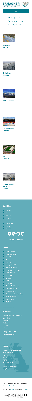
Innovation (9, 223)
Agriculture (9, 302)
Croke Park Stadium (7, 74)
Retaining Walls (11, 291)
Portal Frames (10, 272)
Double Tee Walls (11, 288)
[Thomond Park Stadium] (9, 121)
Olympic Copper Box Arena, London (9, 186)
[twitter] (14, 234)
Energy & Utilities (11, 265)
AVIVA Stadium (8, 101)
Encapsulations (11, 254)
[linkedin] (22, 234)
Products (9, 213)
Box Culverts (10, 275)
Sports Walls (10, 299)
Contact (8, 229)
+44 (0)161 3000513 (17, 25)
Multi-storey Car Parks (13, 270)
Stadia (8, 259)
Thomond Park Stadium (8, 130)
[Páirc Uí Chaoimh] (9, 149)
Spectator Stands (6, 46)
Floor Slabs (9, 280)
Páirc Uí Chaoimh (6, 157)
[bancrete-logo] (16, 2)
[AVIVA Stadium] (9, 93)
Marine (8, 262)
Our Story (9, 210)
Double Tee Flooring (12, 286)
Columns (9, 283)
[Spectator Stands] (9, 38)
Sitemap (15, 386)
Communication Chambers (14, 294)
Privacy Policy (7, 386)
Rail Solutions (10, 257)
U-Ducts (8, 278)
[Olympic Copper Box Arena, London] (9, 177)
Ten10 (12, 389)
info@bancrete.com (17, 18)
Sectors (8, 215)
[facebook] (9, 234)
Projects (8, 218)
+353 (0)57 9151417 (17, 21)
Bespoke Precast (11, 296)
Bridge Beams (10, 251)
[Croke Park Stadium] (9, 65)
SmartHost (25, 389)
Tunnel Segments (11, 267)
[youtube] (18, 234)
